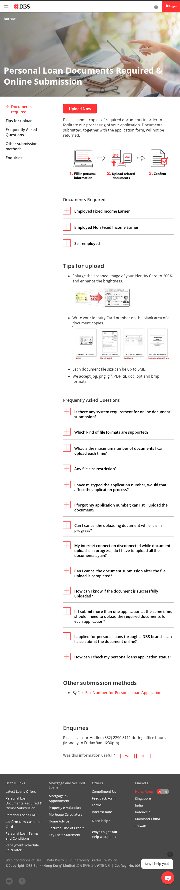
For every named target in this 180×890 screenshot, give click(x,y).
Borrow (9, 18)
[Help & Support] (156, 6)
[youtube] (9, 880)
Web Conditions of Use (23, 860)
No (143, 756)
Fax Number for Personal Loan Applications (124, 692)
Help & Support (104, 836)
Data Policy (55, 860)
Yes (127, 756)
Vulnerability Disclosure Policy (93, 860)
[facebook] (22, 880)
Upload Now (80, 108)
